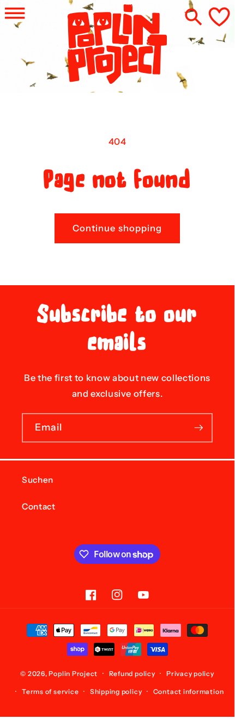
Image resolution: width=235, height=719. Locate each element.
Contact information (188, 691)
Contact (39, 506)
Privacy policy (190, 673)
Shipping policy (116, 691)
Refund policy (132, 673)
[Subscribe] (198, 428)
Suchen (37, 480)
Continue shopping (117, 228)
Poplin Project (73, 673)
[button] (15, 13)
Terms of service (50, 691)
